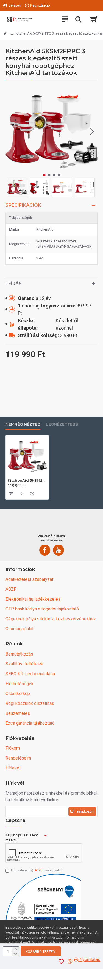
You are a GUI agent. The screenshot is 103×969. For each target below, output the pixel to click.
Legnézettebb (62, 424)
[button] (10, 131)
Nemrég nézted (22, 424)
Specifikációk (23, 205)
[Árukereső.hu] (51, 523)
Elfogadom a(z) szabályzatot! (36, 870)
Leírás (13, 283)
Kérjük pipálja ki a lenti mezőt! (22, 837)
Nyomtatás (89, 959)
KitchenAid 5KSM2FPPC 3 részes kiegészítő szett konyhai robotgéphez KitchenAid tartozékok (27, 480)
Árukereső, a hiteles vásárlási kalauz (51, 538)
